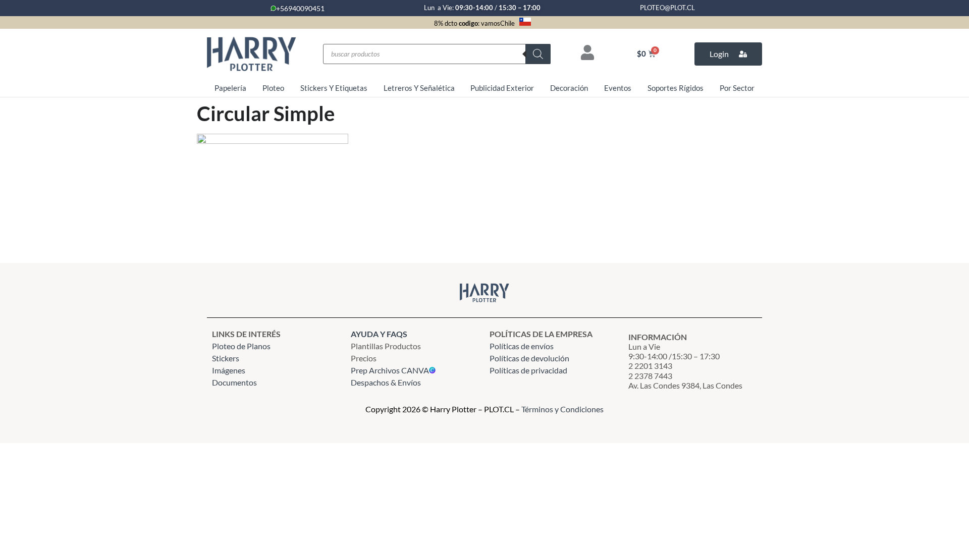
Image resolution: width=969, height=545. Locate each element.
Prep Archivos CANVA (390, 370)
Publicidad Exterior (502, 87)
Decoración (569, 87)
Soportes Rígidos (676, 87)
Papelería (230, 87)
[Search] (538, 54)
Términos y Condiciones (562, 409)
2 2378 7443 (650, 375)
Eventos (617, 87)
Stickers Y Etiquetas (333, 87)
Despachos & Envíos (386, 382)
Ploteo (273, 87)
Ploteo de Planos (241, 346)
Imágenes (228, 370)
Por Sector (737, 87)
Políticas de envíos (522, 346)
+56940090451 (300, 8)
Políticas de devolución (529, 358)
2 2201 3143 (650, 365)
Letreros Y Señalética (419, 87)
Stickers (225, 358)
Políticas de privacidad (529, 370)
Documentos (234, 382)
